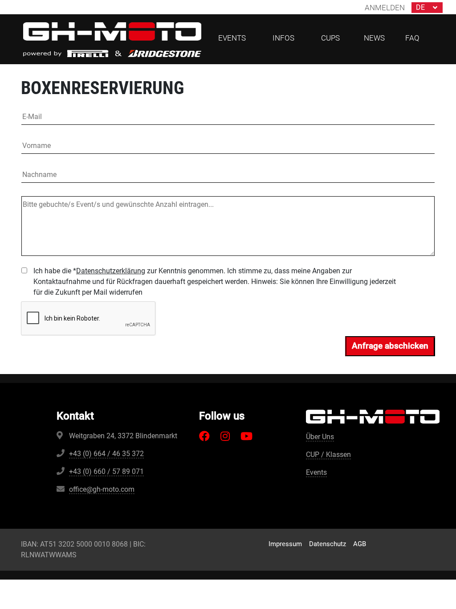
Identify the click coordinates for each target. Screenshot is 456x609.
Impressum (285, 544)
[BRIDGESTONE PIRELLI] (112, 53)
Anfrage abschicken (390, 346)
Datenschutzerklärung (110, 271)
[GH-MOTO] (112, 31)
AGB (359, 544)
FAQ (412, 37)
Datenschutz (327, 544)
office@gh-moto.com (101, 489)
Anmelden (385, 7)
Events (316, 472)
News (374, 37)
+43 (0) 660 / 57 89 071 (106, 471)
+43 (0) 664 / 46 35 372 (106, 453)
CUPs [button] (330, 37)
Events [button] (232, 37)
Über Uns (320, 436)
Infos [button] (283, 37)
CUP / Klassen (328, 454)
